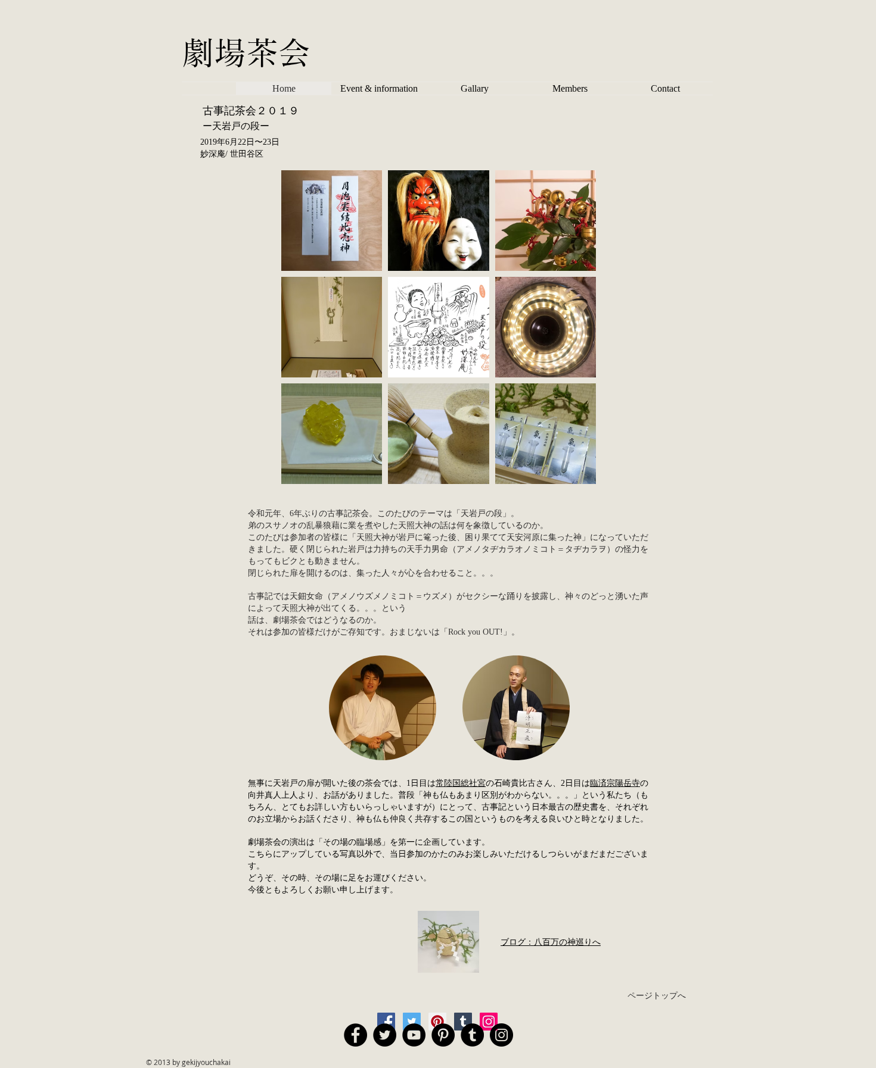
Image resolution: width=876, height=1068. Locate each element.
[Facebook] (386, 1021)
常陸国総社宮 (461, 783)
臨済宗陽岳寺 (615, 783)
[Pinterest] (437, 1021)
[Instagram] (489, 1021)
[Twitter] (412, 1021)
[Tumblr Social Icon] (472, 1035)
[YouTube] (413, 1035)
